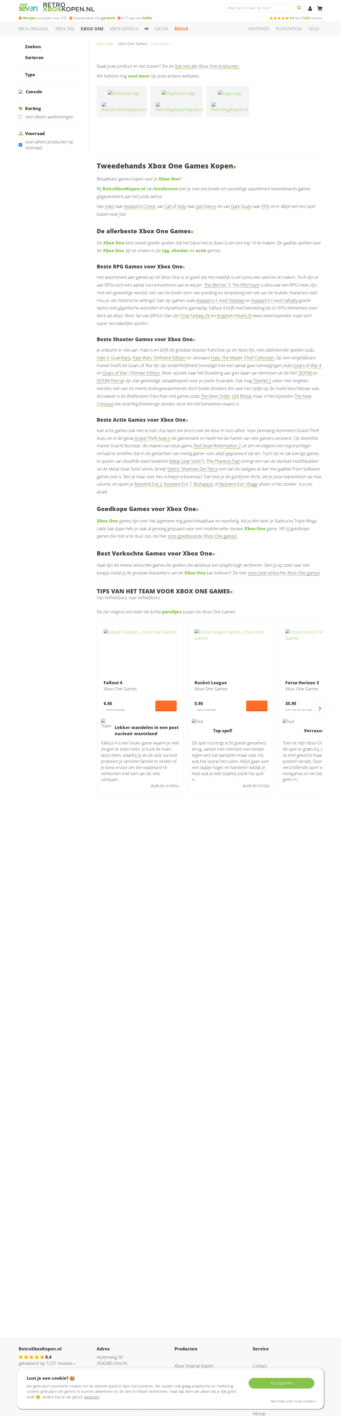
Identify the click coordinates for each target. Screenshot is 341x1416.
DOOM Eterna (110, 381)
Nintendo (259, 29)
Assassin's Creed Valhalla (274, 300)
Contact (260, 1366)
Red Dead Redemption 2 (217, 446)
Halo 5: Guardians (114, 358)
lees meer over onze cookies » (294, 1401)
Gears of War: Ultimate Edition (131, 373)
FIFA (265, 206)
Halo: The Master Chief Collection (242, 358)
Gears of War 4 (307, 365)
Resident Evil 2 (148, 484)
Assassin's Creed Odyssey (220, 300)
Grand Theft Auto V (152, 438)
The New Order (215, 396)
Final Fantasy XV (195, 316)
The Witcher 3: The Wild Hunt (231, 285)
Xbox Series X (124, 29)
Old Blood (241, 396)
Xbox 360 (64, 29)
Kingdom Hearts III (234, 316)
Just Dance (206, 206)
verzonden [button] (45, 18)
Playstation (289, 29)
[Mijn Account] (310, 9)
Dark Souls (241, 206)
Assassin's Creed (139, 206)
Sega (313, 29)
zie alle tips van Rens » (165, 785)
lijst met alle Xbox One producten (207, 66)
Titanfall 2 (262, 381)
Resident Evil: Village (238, 484)
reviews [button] (306, 18)
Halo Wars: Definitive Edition (159, 358)
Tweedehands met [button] (94, 18)
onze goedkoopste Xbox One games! (202, 536)
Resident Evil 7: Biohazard (188, 484)
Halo (109, 206)
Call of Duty (175, 206)
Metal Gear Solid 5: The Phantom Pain (204, 461)
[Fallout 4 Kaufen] (140, 653)
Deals (181, 29)
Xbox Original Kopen (193, 1366)
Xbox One (92, 29)
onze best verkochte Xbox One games (283, 573)
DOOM (306, 373)
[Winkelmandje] (319, 9)
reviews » (60, 1363)
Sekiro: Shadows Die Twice (192, 469)
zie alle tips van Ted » (256, 785)
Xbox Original (33, 29)
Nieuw (161, 29)
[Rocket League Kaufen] (230, 653)
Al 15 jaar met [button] (137, 18)
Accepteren (281, 1383)
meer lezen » (160, 44)
